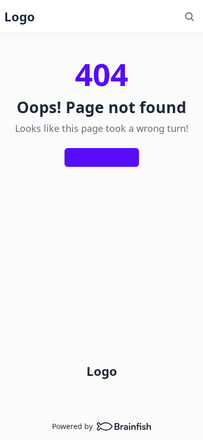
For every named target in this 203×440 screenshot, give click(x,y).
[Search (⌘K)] (189, 16)
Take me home (109, 157)
